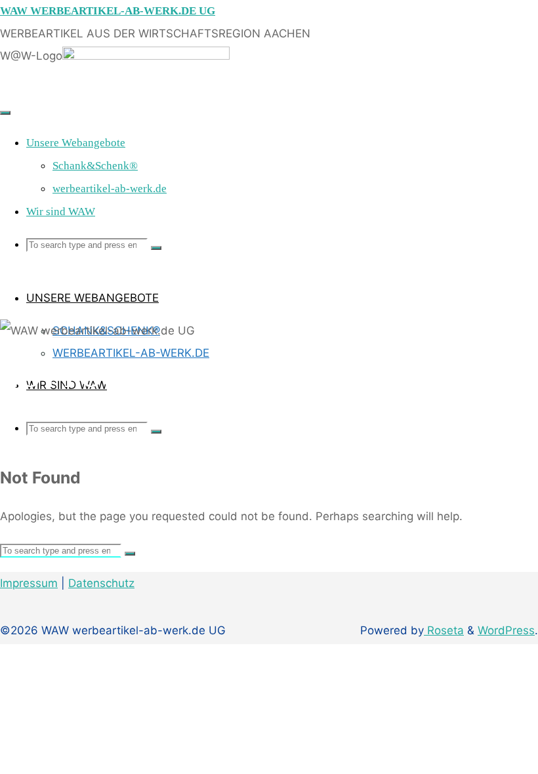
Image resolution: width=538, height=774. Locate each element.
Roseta (444, 630)
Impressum (29, 583)
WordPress (506, 630)
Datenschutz (101, 583)
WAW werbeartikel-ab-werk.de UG (107, 11)
